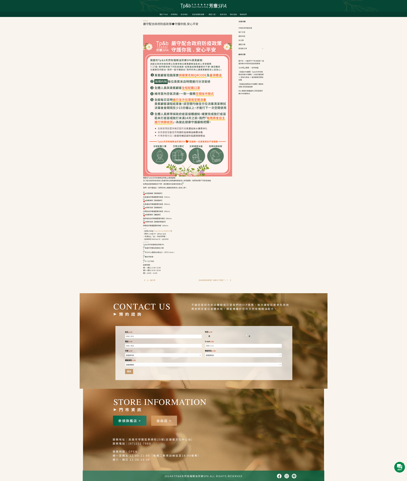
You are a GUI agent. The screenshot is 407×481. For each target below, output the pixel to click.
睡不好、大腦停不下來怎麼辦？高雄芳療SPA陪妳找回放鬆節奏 (251, 62)
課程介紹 (212, 14)
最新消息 (223, 14)
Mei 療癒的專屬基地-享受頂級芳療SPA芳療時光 (250, 92)
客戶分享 (241, 32)
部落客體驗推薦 (198, 14)
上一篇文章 (150, 280)
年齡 (128, 351)
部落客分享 (242, 48)
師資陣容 (174, 14)
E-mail (209, 342)
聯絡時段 (210, 351)
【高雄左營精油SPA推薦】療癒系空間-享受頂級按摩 (250, 85)
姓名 (128, 332)
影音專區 (184, 14)
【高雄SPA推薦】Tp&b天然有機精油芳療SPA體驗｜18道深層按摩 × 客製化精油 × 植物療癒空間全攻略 (251, 75)
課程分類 (241, 44)
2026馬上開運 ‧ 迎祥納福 (248, 67)
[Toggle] (262, 48)
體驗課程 (130, 360)
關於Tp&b (164, 14)
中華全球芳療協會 (245, 28)
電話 (128, 342)
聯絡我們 (243, 14)
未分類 (241, 40)
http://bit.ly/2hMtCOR (162, 231)
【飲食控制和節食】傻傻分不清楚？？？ (213, 280)
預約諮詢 (233, 14)
